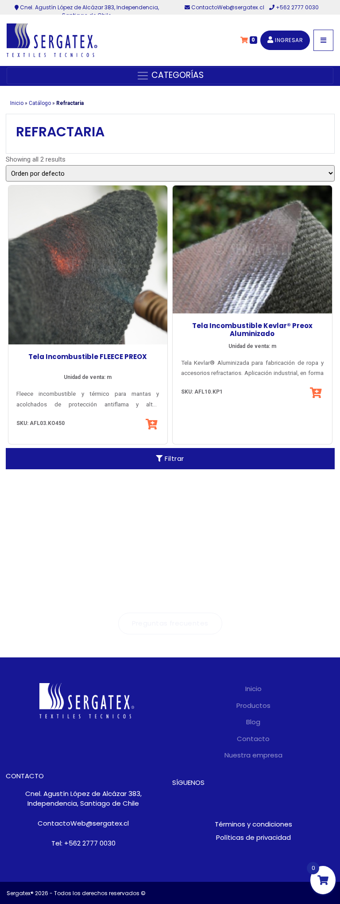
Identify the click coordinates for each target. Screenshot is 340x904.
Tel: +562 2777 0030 (83, 843)
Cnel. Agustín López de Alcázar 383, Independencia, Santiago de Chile (83, 798)
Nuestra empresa (253, 755)
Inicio (16, 103)
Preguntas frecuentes (170, 623)
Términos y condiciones (253, 824)
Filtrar (173, 458)
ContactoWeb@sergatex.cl (227, 7)
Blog (253, 721)
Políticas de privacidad (253, 837)
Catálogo (40, 103)
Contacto (253, 738)
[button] (152, 424)
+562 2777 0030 (296, 7)
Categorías (176, 75)
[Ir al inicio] (52, 40)
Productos (253, 705)
